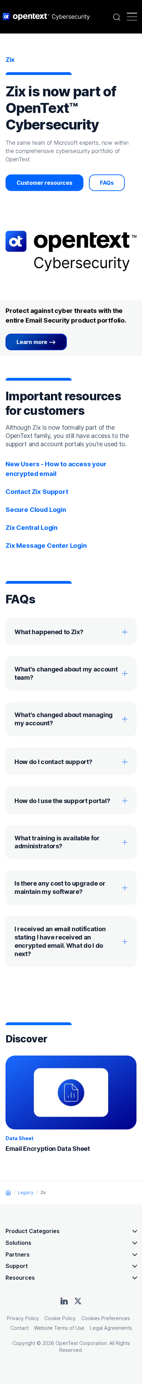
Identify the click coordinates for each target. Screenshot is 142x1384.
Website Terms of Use (59, 1328)
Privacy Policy (23, 1318)
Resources (20, 1277)
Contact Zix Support (37, 492)
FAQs (107, 182)
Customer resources (44, 182)
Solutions (18, 1242)
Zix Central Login (32, 528)
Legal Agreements (111, 1328)
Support (17, 1265)
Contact (19, 1328)
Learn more (32, 341)
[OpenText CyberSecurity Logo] (46, 16)
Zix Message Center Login (46, 546)
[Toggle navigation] (132, 16)
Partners (18, 1254)
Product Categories (33, 1231)
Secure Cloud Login (36, 510)
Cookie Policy (60, 1318)
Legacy (25, 1192)
